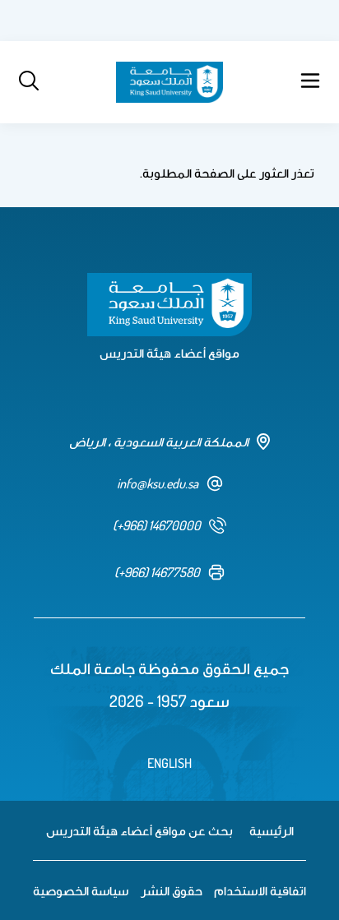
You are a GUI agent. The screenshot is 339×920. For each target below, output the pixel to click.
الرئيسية (271, 830)
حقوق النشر (171, 890)
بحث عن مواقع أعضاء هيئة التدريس (139, 830)
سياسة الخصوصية (80, 890)
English (169, 763)
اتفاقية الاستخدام (260, 890)
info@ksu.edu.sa (157, 483)
